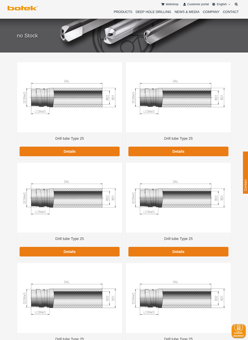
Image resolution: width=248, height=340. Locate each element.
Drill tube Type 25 (69, 138)
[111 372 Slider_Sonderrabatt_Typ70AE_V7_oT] (23, 7)
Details (70, 151)
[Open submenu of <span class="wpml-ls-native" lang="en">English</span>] (228, 4)
